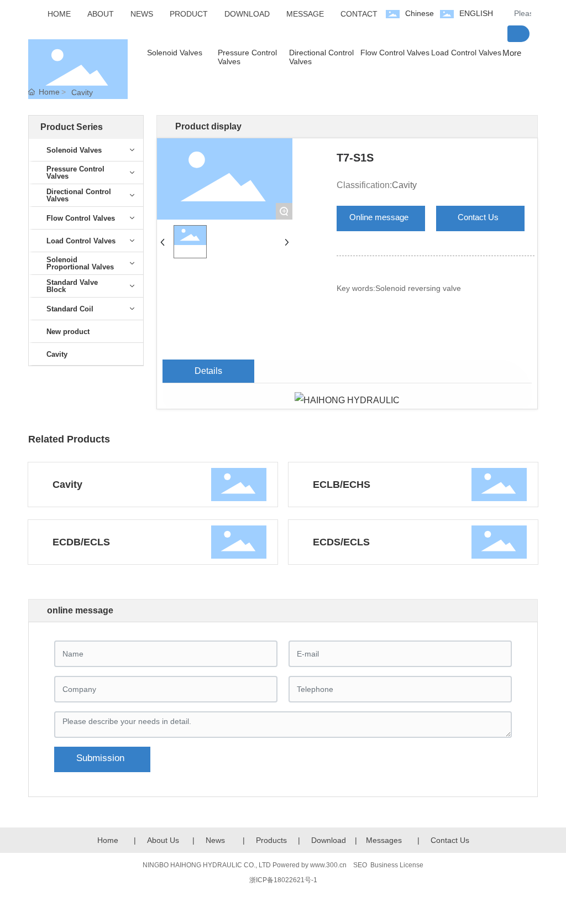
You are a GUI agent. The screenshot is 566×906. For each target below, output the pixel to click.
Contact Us (450, 840)
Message (382, 840)
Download (328, 840)
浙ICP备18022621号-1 (283, 880)
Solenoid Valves (174, 52)
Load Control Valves (466, 52)
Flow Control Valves (394, 52)
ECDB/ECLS (81, 542)
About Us (163, 840)
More (511, 53)
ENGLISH (476, 13)
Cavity (82, 92)
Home (107, 840)
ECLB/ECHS (341, 484)
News (215, 840)
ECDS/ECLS (341, 542)
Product (269, 840)
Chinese (419, 13)
